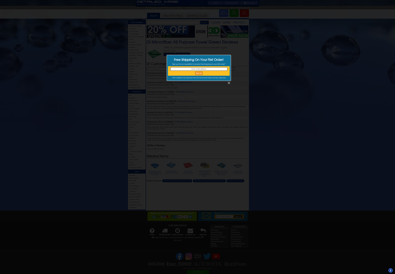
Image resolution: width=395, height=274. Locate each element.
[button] (390, 270)
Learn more (222, 78)
